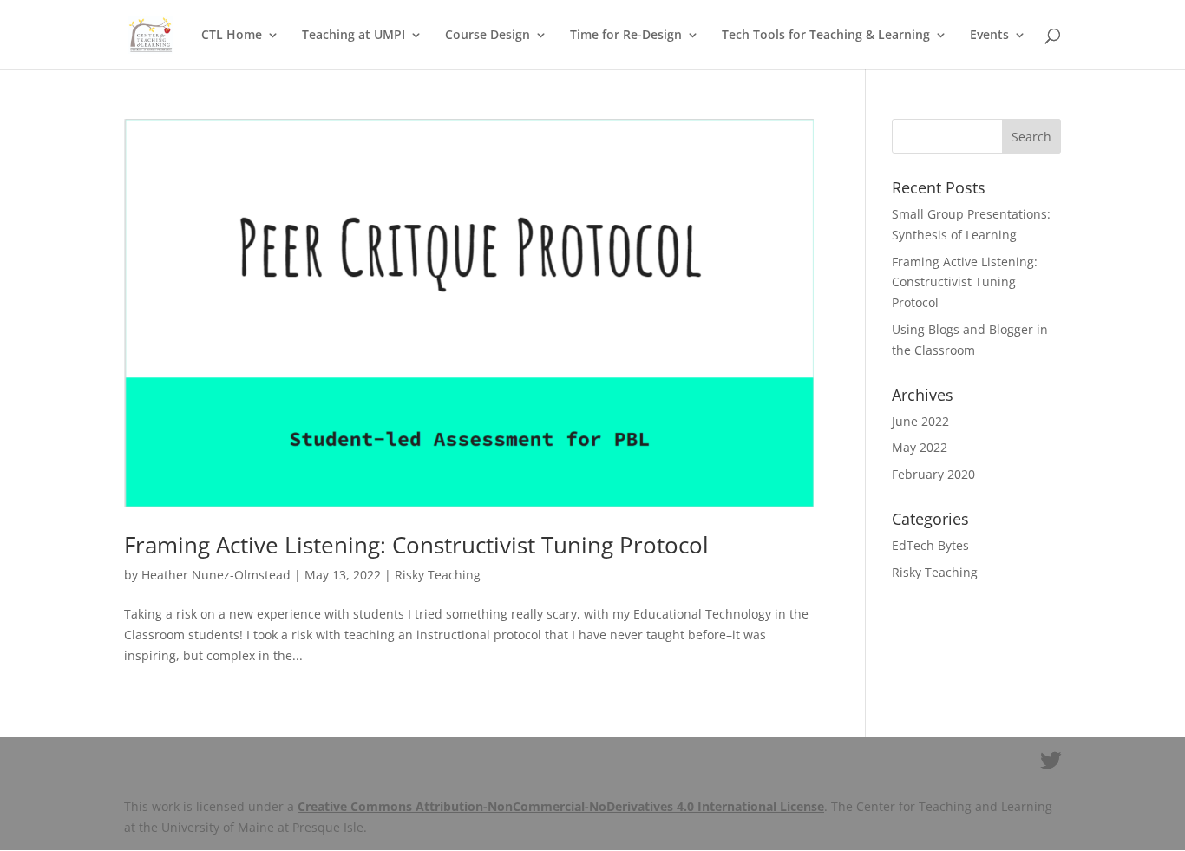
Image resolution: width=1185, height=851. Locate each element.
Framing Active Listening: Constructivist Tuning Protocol (416, 544)
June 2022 (920, 421)
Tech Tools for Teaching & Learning (826, 36)
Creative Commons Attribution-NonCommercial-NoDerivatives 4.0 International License (561, 806)
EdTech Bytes (930, 545)
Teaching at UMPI (353, 36)
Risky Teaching (438, 574)
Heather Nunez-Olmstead (216, 574)
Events (989, 36)
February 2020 (933, 474)
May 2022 (919, 447)
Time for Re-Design (626, 36)
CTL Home (231, 36)
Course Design (487, 36)
